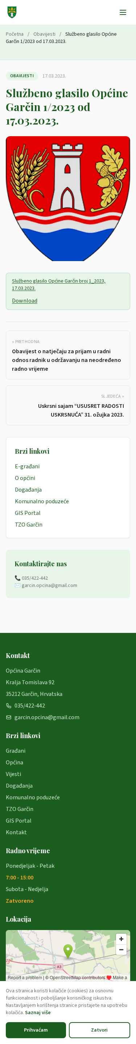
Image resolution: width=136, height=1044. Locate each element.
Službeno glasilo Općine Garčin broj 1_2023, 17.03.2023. (59, 284)
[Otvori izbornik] (123, 12)
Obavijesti (44, 34)
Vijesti (13, 774)
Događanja (28, 490)
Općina (14, 763)
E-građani (27, 466)
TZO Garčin (28, 525)
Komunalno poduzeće (42, 501)
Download (24, 301)
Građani (15, 751)
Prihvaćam (36, 1030)
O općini (25, 478)
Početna (15, 34)
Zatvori (99, 1030)
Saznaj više (38, 1012)
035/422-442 (30, 706)
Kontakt (16, 832)
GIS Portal (28, 513)
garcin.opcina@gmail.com (47, 717)
